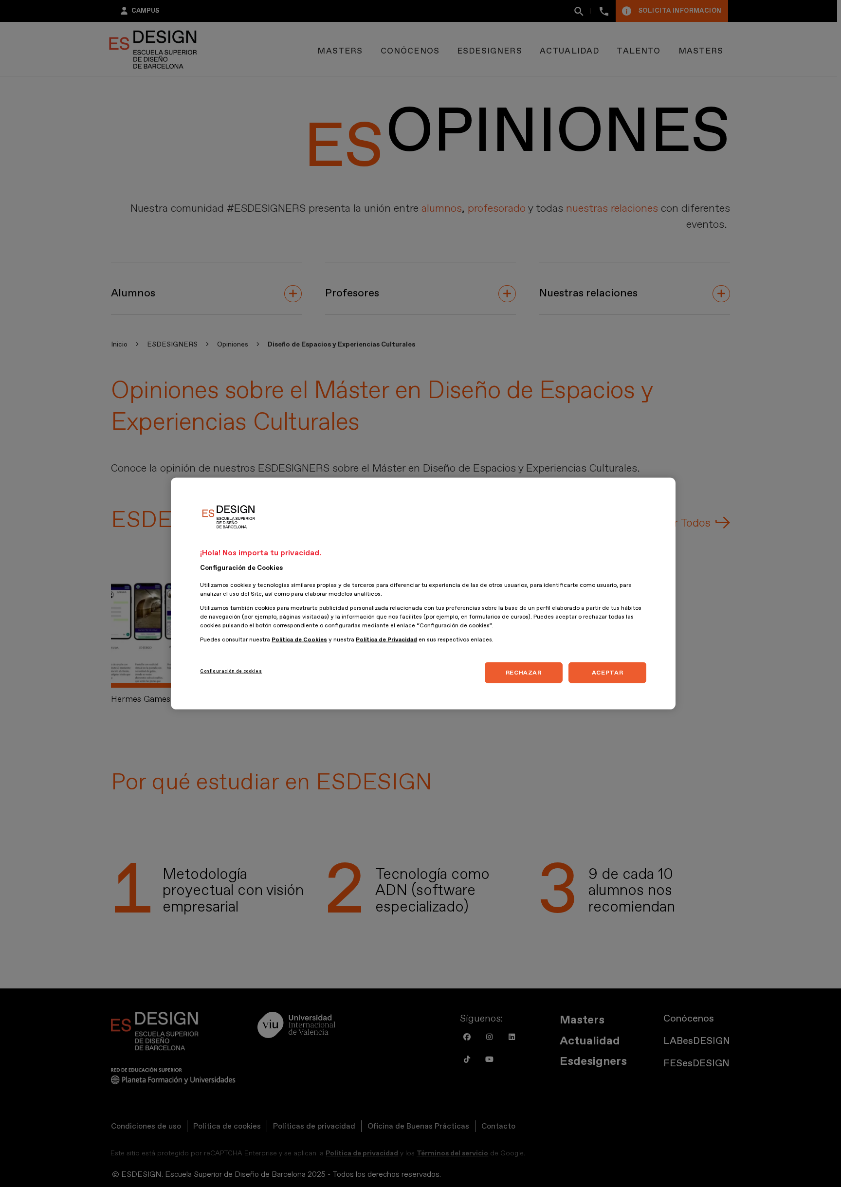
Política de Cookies (299, 639)
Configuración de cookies (231, 671)
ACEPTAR (607, 672)
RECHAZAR (524, 672)
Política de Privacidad (386, 639)
